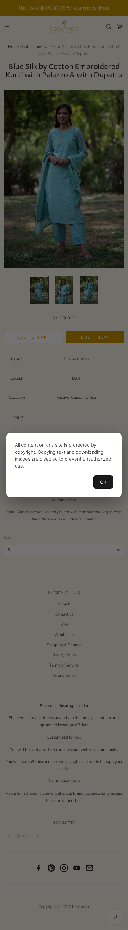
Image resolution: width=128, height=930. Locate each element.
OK (103, 482)
